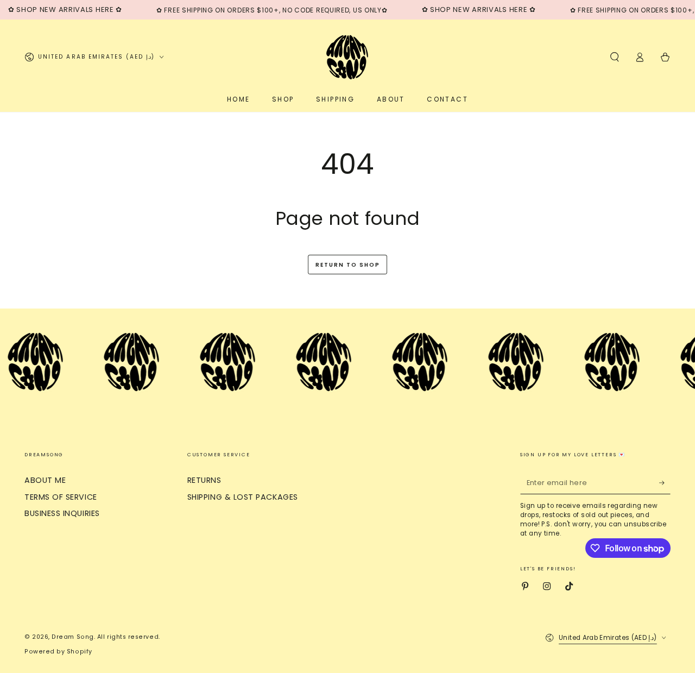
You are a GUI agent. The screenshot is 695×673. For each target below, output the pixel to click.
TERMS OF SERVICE (60, 497)
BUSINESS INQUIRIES (62, 513)
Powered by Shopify (58, 651)
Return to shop (347, 265)
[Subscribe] (665, 483)
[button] (614, 57)
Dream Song (72, 637)
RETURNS (204, 480)
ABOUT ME (45, 480)
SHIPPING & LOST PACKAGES (242, 497)
